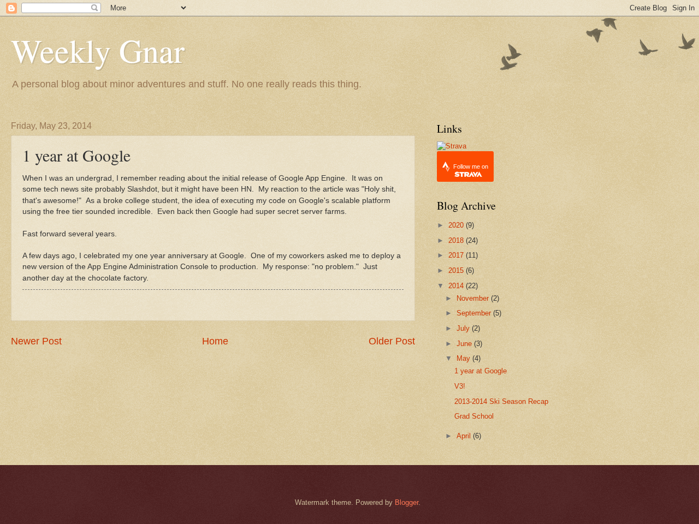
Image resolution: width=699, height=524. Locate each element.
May (464, 358)
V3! (459, 386)
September (475, 313)
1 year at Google (480, 371)
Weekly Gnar (98, 50)
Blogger (406, 502)
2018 (457, 240)
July (464, 328)
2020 (457, 225)
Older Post (392, 341)
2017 (457, 255)
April (465, 436)
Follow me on (470, 166)
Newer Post (36, 341)
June (465, 344)
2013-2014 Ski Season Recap (501, 401)
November (474, 298)
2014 (457, 286)
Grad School (474, 416)
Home (215, 341)
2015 (457, 270)
